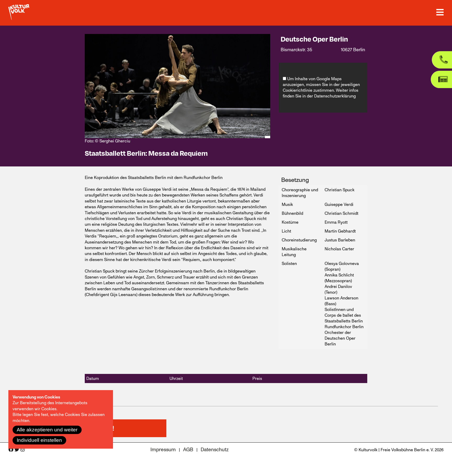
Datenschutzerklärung (335, 96)
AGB (188, 449)
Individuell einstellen (39, 440)
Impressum (163, 449)
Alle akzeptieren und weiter (47, 429)
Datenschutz (215, 449)
